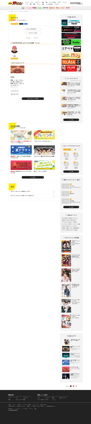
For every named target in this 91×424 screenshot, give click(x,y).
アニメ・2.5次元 (52, 2)
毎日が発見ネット (10, 408)
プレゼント (57, 4)
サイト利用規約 (33, 406)
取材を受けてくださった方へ (21, 406)
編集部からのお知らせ (44, 404)
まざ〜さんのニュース (18, 63)
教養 (12, 94)
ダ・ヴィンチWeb (24, 408)
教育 (14, 94)
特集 (30, 4)
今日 (67, 149)
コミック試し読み (49, 4)
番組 (34, 4)
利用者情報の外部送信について (51, 406)
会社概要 (9, 404)
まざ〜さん (21, 11)
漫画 (43, 4)
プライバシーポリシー (35, 404)
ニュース (27, 2)
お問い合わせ (19, 404)
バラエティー (37, 2)
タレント (38, 4)
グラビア (59, 2)
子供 (17, 94)
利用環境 (28, 406)
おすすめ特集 (15, 126)
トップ (26, 4)
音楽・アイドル (63, 397)
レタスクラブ (31, 408)
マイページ (14, 404)
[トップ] (9, 11)
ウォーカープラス (17, 408)
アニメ (17, 397)
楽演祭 (35, 408)
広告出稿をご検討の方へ (11, 406)
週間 (75, 149)
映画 (43, 2)
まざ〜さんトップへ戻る (32, 98)
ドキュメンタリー (19, 399)
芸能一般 (12, 77)
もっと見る (32, 177)
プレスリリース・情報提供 (27, 404)
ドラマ (32, 2)
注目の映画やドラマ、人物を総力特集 (18, 127)
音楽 (46, 2)
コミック (64, 2)
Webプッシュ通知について (41, 406)
